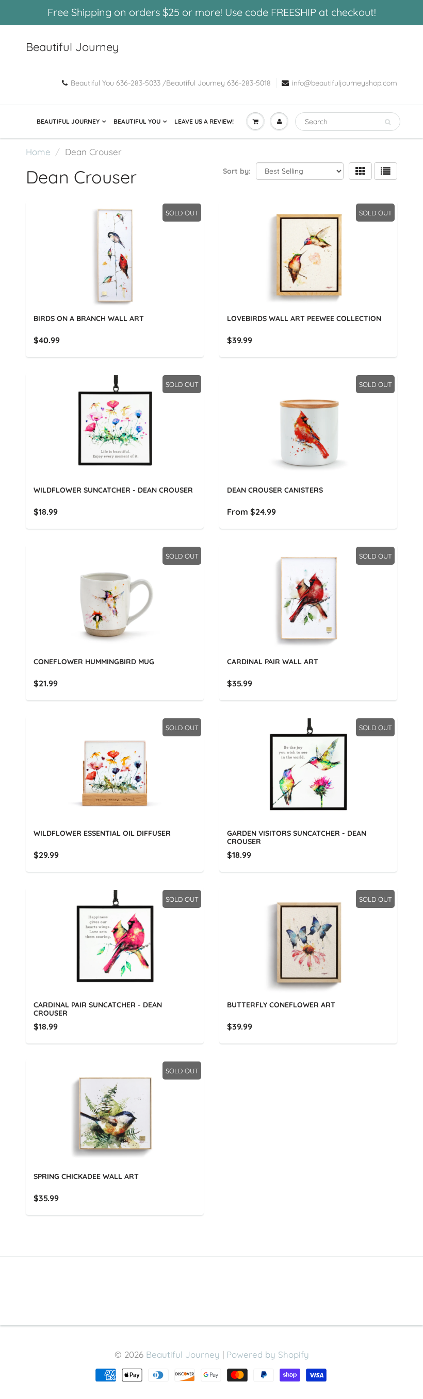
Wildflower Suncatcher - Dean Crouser (113, 490)
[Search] (387, 122)
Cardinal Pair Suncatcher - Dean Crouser (98, 1009)
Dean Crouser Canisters (275, 490)
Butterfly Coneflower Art (281, 1004)
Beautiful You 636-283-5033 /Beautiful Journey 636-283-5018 (171, 83)
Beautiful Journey (72, 47)
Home (38, 151)
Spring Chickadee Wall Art (86, 1176)
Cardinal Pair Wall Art (272, 661)
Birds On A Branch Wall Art (89, 318)
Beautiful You (136, 121)
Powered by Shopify (267, 1354)
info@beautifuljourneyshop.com (344, 83)
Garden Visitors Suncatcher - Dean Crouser (296, 837)
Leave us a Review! (204, 121)
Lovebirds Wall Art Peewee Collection (304, 318)
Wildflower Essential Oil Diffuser (102, 833)
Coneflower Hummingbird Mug (94, 661)
